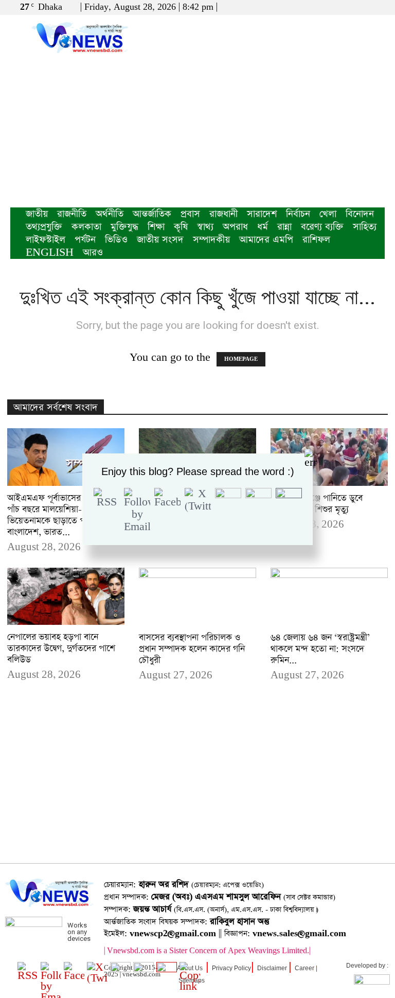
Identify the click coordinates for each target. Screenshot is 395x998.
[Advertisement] (197, 130)
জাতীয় (37, 213)
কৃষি (181, 226)
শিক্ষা (156, 226)
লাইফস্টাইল (45, 239)
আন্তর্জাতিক (152, 213)
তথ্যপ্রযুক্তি (44, 226)
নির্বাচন (298, 213)
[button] (327, 7)
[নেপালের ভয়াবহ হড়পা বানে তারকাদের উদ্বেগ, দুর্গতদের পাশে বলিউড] (65, 596)
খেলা (327, 213)
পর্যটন (85, 239)
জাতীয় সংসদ (160, 239)
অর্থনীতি (109, 213)
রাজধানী (223, 213)
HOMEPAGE (241, 359)
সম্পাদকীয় (211, 239)
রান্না (284, 226)
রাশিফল (316, 239)
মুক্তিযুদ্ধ (124, 226)
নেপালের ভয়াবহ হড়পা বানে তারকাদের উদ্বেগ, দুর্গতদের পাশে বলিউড (61, 648)
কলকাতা (86, 226)
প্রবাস (190, 213)
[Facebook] (343, 7)
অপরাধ (235, 226)
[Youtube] (377, 7)
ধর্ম (262, 226)
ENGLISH (50, 252)
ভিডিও (116, 239)
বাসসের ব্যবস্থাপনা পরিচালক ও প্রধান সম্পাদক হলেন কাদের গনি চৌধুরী (192, 649)
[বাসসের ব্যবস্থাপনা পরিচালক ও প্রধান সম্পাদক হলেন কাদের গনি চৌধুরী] (197, 597)
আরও (93, 252)
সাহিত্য (364, 226)
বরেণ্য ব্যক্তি (322, 226)
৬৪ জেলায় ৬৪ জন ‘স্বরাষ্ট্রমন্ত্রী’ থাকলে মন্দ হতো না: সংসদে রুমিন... (320, 649)
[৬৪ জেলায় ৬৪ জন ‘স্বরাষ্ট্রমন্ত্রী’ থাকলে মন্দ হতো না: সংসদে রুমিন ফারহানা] (329, 597)
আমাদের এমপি (266, 239)
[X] (360, 7)
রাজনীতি (71, 213)
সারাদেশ (262, 213)
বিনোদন (360, 213)
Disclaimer (272, 968)
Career (304, 968)
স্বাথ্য (205, 226)
